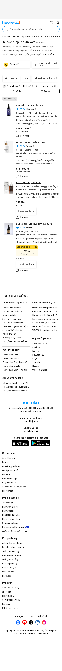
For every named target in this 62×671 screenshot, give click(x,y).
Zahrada (36, 362)
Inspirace (6, 604)
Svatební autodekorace (12, 322)
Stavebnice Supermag (12, 319)
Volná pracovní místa (11, 470)
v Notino (20, 258)
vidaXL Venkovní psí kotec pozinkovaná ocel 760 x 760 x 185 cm (46, 307)
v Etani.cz (20, 205)
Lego (34, 358)
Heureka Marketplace (11, 555)
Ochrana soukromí (10, 523)
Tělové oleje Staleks (11, 366)
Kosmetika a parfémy (21, 36)
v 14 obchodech (23, 131)
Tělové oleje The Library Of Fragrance (16, 362)
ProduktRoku (8, 595)
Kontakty (6, 462)
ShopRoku (6, 591)
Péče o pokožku (44, 36)
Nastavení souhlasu (11, 519)
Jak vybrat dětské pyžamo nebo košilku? (16, 387)
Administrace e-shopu (12, 543)
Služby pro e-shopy (10, 551)
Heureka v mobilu (10, 506)
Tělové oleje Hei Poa (11, 354)
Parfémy (36, 347)
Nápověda (6, 575)
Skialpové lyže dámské (12, 330)
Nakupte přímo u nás (11, 514)
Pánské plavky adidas (11, 337)
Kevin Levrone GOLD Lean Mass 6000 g (46, 319)
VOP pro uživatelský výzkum (14, 531)
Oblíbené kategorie (13, 303)
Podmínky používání (11, 466)
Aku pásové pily (9, 315)
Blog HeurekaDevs (10, 482)
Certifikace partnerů (11, 599)
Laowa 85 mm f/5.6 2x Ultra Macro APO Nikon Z (46, 322)
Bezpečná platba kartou (13, 527)
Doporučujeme (40, 338)
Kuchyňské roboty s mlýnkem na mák (16, 341)
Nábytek (36, 366)
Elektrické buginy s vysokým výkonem (16, 326)
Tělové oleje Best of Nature (14, 370)
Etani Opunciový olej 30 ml (28, 182)
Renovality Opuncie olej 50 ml (30, 105)
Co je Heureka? (9, 458)
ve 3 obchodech (23, 171)
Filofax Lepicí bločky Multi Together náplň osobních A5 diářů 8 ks (46, 315)
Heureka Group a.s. (35, 630)
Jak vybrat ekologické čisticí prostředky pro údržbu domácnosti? (16, 390)
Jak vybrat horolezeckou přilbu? (16, 383)
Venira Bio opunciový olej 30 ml (30, 142)
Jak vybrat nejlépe (12, 378)
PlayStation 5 (38, 354)
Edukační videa (8, 571)
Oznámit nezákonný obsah (14, 486)
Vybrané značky (11, 350)
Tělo (33, 36)
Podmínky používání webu (36, 633)
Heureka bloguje (9, 478)
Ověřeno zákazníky (10, 587)
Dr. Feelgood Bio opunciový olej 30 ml (34, 223)
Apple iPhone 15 (39, 343)
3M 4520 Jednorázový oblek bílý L (46, 330)
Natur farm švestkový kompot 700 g (46, 326)
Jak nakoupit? (8, 502)
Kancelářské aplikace (11, 307)
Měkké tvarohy (9, 334)
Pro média (6, 474)
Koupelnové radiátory (12, 311)
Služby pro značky (10, 559)
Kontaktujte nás (31, 421)
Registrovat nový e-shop (13, 547)
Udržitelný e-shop (10, 608)
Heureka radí (8, 510)
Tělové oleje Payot (10, 358)
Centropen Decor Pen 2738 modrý (46, 311)
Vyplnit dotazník (31, 431)
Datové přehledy (9, 563)
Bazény (35, 351)
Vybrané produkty (42, 303)
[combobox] (31, 29)
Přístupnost (7, 490)
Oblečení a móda (39, 370)
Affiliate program (9, 567)
